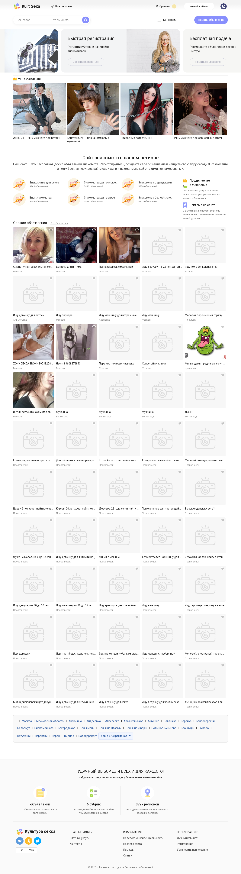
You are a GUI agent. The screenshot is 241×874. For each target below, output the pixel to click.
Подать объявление (211, 19)
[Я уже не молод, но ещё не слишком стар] (33, 535)
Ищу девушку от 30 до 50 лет (31, 605)
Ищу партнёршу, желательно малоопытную (83, 653)
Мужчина (62, 411)
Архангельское (133, 721)
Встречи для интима (69, 266)
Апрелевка (112, 721)
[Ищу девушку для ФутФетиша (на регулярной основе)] (76, 535)
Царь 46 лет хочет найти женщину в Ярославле (42, 508)
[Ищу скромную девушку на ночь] (205, 584)
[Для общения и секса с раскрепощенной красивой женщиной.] (76, 438)
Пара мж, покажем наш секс (116, 363)
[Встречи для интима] (76, 245)
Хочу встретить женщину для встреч (165, 556)
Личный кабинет (199, 6)
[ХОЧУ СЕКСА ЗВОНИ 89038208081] (33, 342)
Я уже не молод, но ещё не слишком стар (38, 556)
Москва (27, 721)
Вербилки (41, 736)
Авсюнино (75, 721)
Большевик (87, 728)
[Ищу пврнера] (76, 293)
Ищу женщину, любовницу (158, 653)
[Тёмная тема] (223, 6)
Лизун (188, 411)
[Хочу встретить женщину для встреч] (162, 535)
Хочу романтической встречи (160, 460)
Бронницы (187, 728)
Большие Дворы (136, 728)
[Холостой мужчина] (162, 342)
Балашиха (170, 721)
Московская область (50, 721)
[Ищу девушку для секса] (119, 680)
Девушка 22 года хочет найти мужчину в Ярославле (131, 508)
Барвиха (186, 721)
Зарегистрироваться (86, 61)
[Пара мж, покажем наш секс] (119, 342)
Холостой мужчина (154, 363)
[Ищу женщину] (162, 293)
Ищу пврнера (64, 315)
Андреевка (93, 721)
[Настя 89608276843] (76, 342)
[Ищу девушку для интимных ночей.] (76, 680)
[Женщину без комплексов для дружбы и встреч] (205, 680)
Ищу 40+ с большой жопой (201, 266)
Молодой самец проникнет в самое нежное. (212, 460)
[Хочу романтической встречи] (162, 438)
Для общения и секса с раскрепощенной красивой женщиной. (94, 460)
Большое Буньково (164, 728)
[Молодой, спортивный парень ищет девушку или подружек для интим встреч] (205, 632)
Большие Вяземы (110, 728)
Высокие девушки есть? (200, 508)
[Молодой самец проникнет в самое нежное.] (205, 438)
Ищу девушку (21, 653)
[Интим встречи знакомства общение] (33, 390)
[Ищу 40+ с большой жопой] (205, 245)
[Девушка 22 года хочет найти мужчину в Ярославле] (119, 487)
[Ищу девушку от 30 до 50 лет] (33, 584)
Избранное (163, 6)
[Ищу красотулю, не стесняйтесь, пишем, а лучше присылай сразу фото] (119, 584)
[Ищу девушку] (33, 632)
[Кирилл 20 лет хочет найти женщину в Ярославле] (76, 487)
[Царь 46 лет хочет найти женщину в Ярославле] (33, 487)
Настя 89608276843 (68, 363)
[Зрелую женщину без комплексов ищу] (119, 632)
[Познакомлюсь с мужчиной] (119, 245)
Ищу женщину (150, 315)
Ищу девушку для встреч (28, 315)
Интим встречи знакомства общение (36, 411)
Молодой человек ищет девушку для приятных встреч (47, 702)
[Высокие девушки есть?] (205, 487)
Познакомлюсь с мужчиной (116, 266)
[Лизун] (205, 390)
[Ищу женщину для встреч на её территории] (119, 293)
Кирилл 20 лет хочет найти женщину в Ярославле (87, 508)
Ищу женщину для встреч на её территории (126, 315)
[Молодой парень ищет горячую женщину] (205, 293)
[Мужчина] (76, 390)
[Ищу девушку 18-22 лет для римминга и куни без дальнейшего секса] (162, 245)
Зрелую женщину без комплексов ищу (123, 653)
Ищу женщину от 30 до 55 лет (74, 605)
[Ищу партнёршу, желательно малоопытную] (76, 632)
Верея (56, 736)
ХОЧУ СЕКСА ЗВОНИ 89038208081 (34, 363)
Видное (69, 736)
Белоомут (23, 728)
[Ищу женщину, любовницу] (162, 632)
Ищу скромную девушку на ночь (205, 605)
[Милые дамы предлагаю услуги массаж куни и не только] (205, 342)
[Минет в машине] (119, 535)
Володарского (88, 736)
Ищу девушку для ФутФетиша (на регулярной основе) (89, 556)
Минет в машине (109, 556)
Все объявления (59, 223)
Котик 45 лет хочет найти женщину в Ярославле (129, 460)
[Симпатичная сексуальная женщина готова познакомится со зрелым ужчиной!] (33, 245)
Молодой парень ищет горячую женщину (210, 315)
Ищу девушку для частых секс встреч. (165, 702)
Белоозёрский (205, 721)
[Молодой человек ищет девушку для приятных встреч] (33, 680)
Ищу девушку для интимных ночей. (78, 702)
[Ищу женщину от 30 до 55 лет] (76, 584)
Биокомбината (43, 728)
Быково (204, 728)
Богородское (66, 728)
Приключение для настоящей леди (164, 508)
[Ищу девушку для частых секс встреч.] (162, 680)
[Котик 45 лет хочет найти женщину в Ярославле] (119, 438)
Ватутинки (24, 736)
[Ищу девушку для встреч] (33, 293)
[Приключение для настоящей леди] (162, 487)
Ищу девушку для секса (113, 702)
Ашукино (153, 721)
